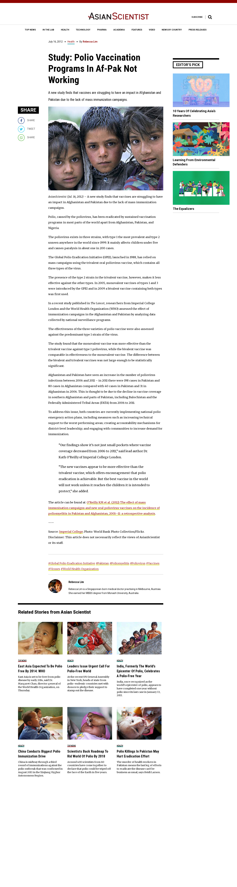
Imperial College (71, 531)
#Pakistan (102, 563)
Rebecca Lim (90, 41)
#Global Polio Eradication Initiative (71, 563)
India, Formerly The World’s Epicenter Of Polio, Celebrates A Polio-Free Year (138, 671)
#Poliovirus (137, 563)
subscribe (197, 17)
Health (71, 41)
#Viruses (54, 569)
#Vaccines (152, 563)
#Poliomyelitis (119, 563)
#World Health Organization (80, 569)
